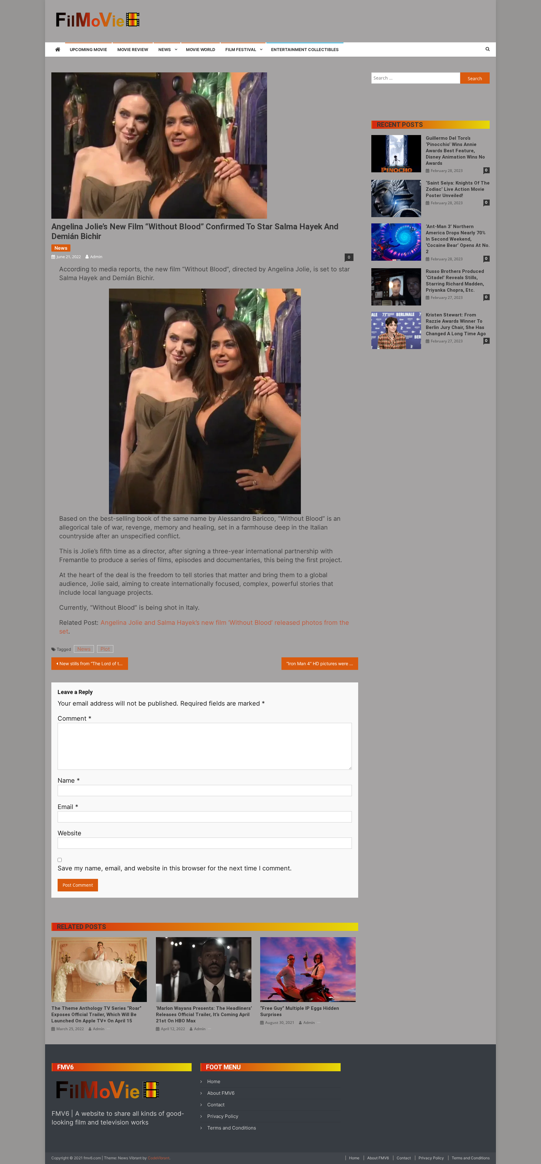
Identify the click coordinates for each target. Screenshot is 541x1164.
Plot (105, 649)
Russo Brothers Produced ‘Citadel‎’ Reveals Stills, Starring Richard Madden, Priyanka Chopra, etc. (455, 281)
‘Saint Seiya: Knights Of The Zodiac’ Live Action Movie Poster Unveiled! (458, 189)
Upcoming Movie (88, 49)
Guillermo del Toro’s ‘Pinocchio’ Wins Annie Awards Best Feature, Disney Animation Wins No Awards (455, 150)
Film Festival (240, 49)
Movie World (200, 49)
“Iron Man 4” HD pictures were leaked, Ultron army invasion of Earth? (322, 663)
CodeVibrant (158, 1158)
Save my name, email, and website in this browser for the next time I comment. (175, 868)
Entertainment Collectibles (305, 49)
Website (69, 833)
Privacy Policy (222, 1116)
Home (213, 1081)
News (164, 49)
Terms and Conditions (231, 1128)
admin (96, 256)
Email (68, 807)
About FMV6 (220, 1093)
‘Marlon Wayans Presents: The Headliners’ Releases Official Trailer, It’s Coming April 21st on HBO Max (204, 1014)
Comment (74, 718)
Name (69, 780)
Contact (215, 1105)
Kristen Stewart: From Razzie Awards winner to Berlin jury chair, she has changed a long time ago (456, 324)
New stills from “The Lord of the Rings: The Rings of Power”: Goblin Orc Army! (93, 663)
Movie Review (132, 49)
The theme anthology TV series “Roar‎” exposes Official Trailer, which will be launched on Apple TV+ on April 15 (96, 1014)
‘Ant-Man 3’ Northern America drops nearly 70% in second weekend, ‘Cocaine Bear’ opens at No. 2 (458, 239)
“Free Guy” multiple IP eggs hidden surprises (299, 1011)
